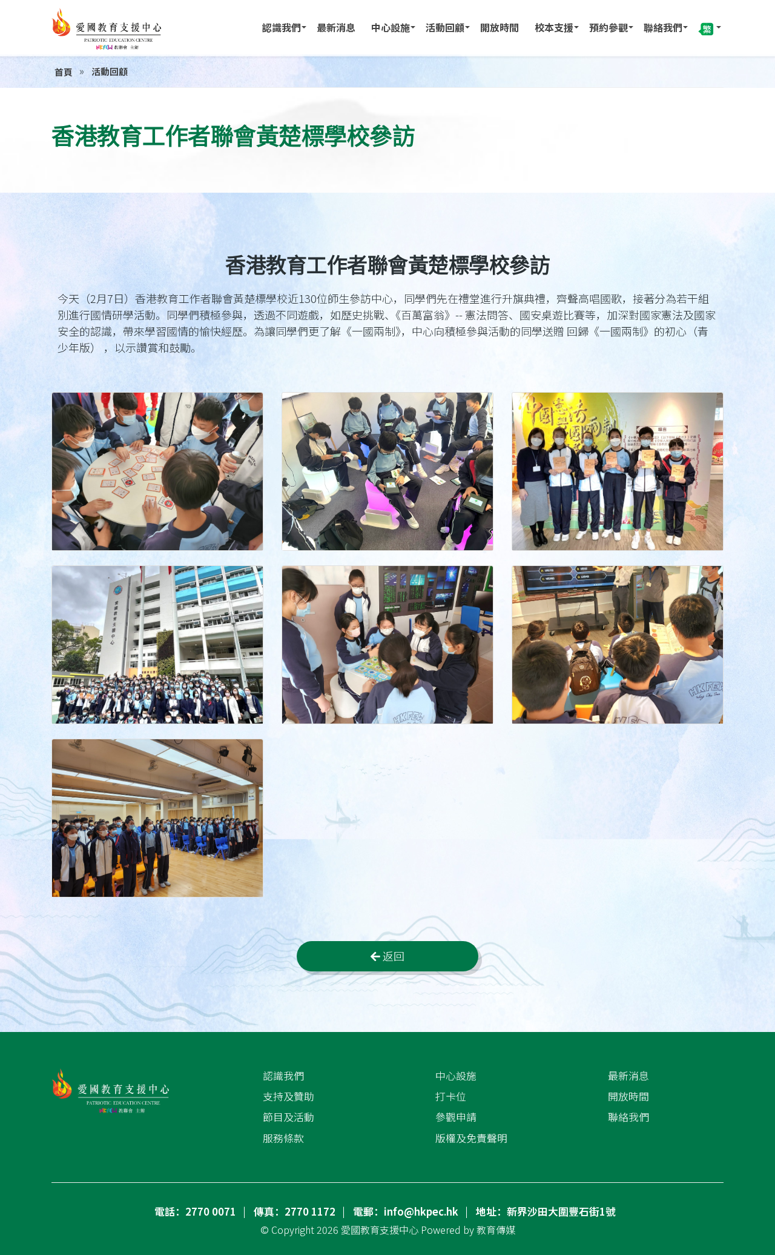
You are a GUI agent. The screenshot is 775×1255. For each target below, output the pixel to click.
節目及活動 (288, 1117)
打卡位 (450, 1096)
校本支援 (554, 27)
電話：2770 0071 (195, 1211)
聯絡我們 (663, 27)
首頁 (63, 71)
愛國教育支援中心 (379, 1229)
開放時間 (499, 27)
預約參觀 (608, 27)
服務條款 (283, 1138)
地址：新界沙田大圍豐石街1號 (546, 1211)
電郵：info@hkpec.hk (405, 1211)
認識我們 (281, 27)
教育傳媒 (496, 1229)
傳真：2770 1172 (294, 1211)
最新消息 (336, 27)
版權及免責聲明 (471, 1138)
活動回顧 (445, 27)
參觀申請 (456, 1117)
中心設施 (390, 27)
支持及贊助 (288, 1096)
